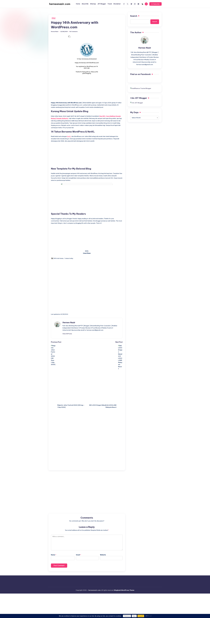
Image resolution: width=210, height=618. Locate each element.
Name (53, 555)
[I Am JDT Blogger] (136, 103)
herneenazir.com (59, 3)
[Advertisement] (87, 88)
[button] (155, 4)
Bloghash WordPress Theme (124, 590)
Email (78, 555)
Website (103, 555)
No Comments (74, 31)
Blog (53, 18)
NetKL (69, 136)
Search (133, 16)
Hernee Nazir (69, 322)
